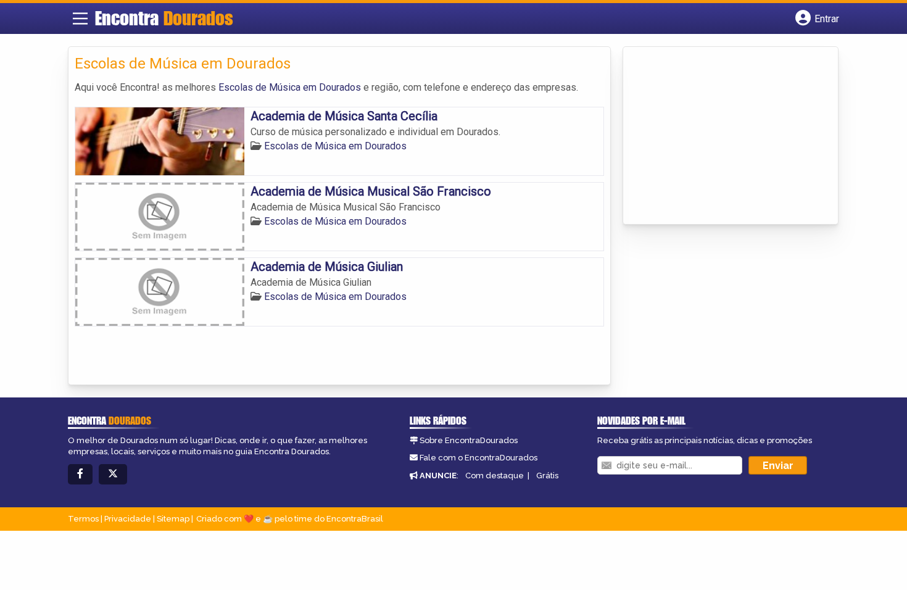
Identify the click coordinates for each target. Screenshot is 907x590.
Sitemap (173, 518)
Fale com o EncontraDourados (478, 457)
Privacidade (127, 518)
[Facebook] (80, 474)
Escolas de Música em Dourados (289, 87)
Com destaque (494, 475)
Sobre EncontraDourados (469, 440)
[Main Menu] (80, 18)
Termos (83, 518)
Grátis (547, 475)
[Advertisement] (721, 136)
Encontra (164, 18)
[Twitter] (113, 474)
